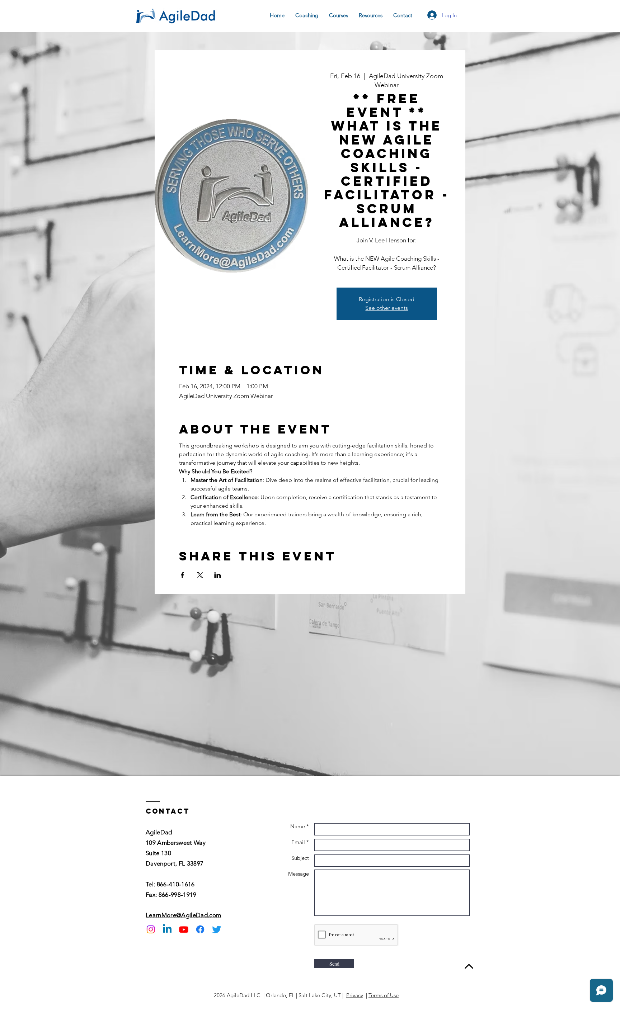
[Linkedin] (167, 929)
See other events (386, 307)
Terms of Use (383, 995)
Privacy (354, 995)
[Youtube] (183, 929)
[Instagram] (150, 929)
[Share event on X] (200, 575)
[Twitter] (216, 929)
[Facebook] (200, 929)
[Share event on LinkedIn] (217, 575)
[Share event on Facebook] (182, 575)
